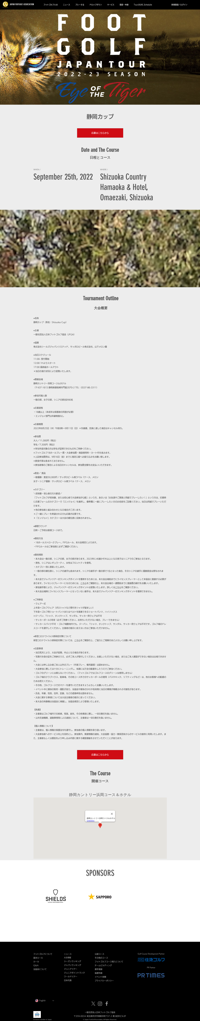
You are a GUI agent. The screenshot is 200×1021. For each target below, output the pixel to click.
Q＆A (36, 965)
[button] (50, 5)
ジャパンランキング (72, 965)
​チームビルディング (103, 965)
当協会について (41, 969)
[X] (93, 1003)
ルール (36, 962)
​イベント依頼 (100, 977)
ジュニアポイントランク (74, 973)
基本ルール (38, 958)
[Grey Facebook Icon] (107, 1003)
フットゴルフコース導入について (110, 962)
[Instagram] (100, 1003)
